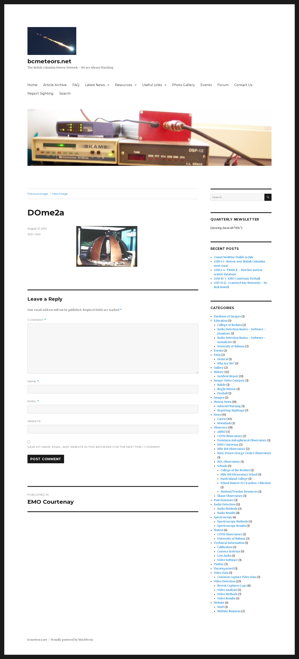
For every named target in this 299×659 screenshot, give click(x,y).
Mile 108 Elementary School (239, 474)
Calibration (224, 547)
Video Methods (227, 594)
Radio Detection (224, 504)
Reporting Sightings (230, 410)
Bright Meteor (226, 389)
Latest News (95, 85)
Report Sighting (40, 93)
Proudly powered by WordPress (72, 640)
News (217, 414)
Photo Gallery (183, 85)
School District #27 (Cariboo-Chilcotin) (245, 483)
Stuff (220, 607)
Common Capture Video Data (236, 577)
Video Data (221, 573)
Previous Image (37, 193)
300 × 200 (33, 234)
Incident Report (227, 376)
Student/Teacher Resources (239, 491)
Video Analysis (227, 590)
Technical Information (229, 543)
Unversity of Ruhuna (230, 346)
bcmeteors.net (49, 61)
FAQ (75, 85)
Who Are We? (226, 363)
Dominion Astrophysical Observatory (242, 440)
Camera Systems (228, 551)
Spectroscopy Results (231, 526)
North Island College (234, 479)
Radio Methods (227, 508)
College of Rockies (229, 325)
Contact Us (243, 85)
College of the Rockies (235, 470)
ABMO (221, 432)
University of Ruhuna (231, 538)
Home (32, 85)
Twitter (219, 564)
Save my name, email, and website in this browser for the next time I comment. (94, 446)
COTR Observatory (229, 436)
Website (34, 421)
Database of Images (227, 316)
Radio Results (226, 513)
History (219, 372)
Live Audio (224, 555)
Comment (36, 320)
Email (33, 401)
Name (33, 381)
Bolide (221, 385)
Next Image (60, 193)
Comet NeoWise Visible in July (233, 257)
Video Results (226, 598)
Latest (221, 419)
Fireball (222, 393)
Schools (222, 466)
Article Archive (55, 85)
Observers (220, 427)
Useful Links (152, 85)
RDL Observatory (228, 461)
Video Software (227, 560)
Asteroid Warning (229, 406)
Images (219, 397)
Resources (123, 85)
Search (65, 93)
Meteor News (222, 402)
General (222, 359)
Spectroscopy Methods (232, 521)
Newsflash (224, 423)
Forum (223, 85)
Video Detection (224, 581)
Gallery (219, 367)
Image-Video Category (229, 380)
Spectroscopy (223, 517)
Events (206, 85)
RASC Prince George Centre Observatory (244, 453)
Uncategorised (224, 568)
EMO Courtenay (227, 444)
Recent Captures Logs (232, 585)
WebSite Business (229, 611)
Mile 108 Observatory (231, 449)
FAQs (217, 355)
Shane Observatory (230, 496)
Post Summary (224, 500)
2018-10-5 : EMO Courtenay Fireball (237, 278)
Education (220, 320)
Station (218, 530)
